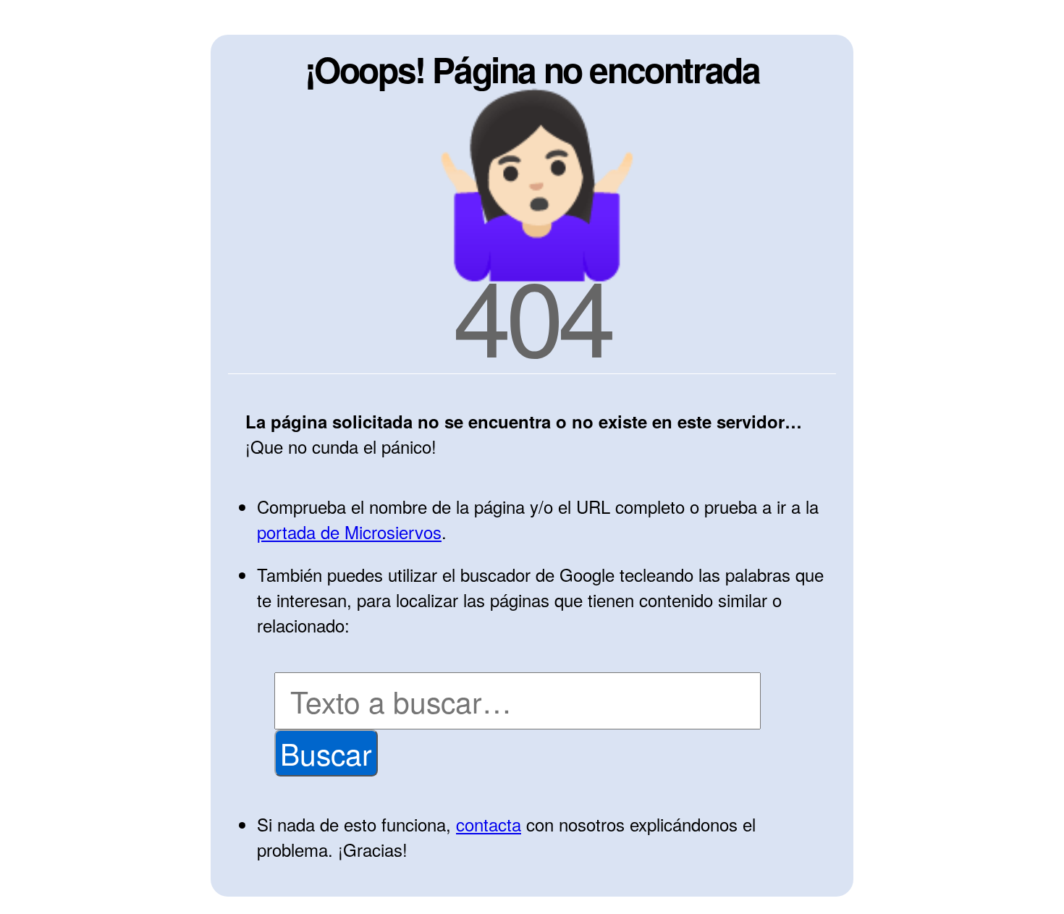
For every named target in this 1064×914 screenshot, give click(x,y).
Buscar (326, 753)
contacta (488, 824)
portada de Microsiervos (349, 531)
